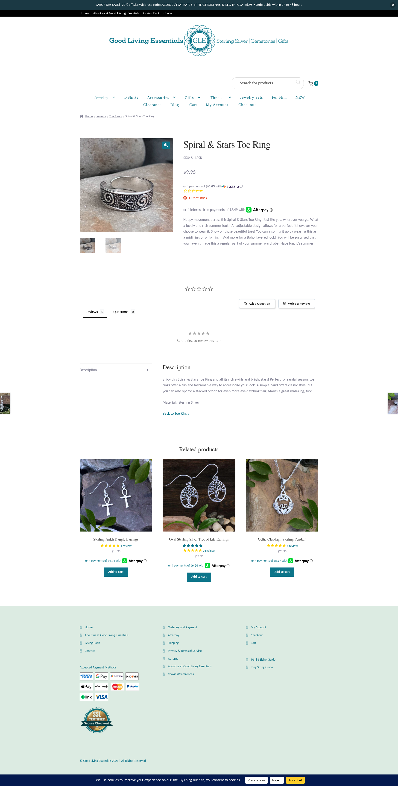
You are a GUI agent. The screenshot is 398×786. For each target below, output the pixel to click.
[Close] (393, 5)
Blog (174, 105)
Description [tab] (88, 370)
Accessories (158, 97)
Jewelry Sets (251, 97)
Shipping (173, 643)
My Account (217, 105)
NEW (300, 97)
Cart (253, 643)
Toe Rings (115, 116)
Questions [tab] (121, 312)
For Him (279, 97)
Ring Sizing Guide (262, 667)
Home (85, 13)
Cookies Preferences (181, 674)
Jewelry (101, 97)
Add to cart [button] (115, 572)
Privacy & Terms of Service (185, 651)
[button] (166, 145)
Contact (168, 13)
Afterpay (173, 635)
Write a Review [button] (299, 303)
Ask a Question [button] (259, 303)
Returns (173, 659)
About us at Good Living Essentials (116, 13)
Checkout (257, 635)
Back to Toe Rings (176, 414)
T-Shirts (131, 97)
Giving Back (151, 13)
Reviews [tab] (91, 312)
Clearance (152, 105)
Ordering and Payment (182, 627)
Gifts (189, 97)
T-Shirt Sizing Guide (263, 660)
